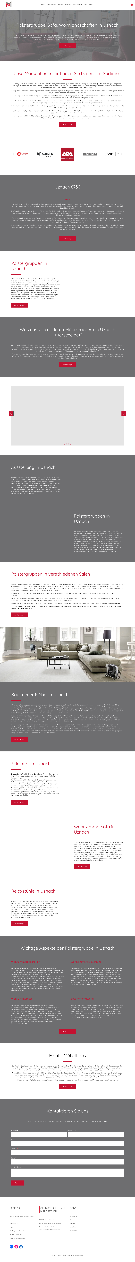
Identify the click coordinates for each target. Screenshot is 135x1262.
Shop (85, 4)
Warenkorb (73, 1230)
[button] (13, 154)
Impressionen (77, 4)
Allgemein (67, 199)
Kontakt (72, 1223)
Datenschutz (74, 1220)
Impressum (73, 1216)
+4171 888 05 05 (17, 1234)
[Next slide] (123, 413)
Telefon (14, 1149)
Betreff (13, 1158)
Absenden (17, 1183)
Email (13, 1140)
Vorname (14, 1130)
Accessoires (52, 4)
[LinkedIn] (21, 1246)
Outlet (91, 4)
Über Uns (73, 1227)
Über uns (68, 4)
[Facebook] (11, 1246)
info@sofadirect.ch (19, 1238)
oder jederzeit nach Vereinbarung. (49, 1230)
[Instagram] (16, 1246)
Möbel (43, 4)
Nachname (72, 1130)
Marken (60, 4)
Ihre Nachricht (16, 1167)
